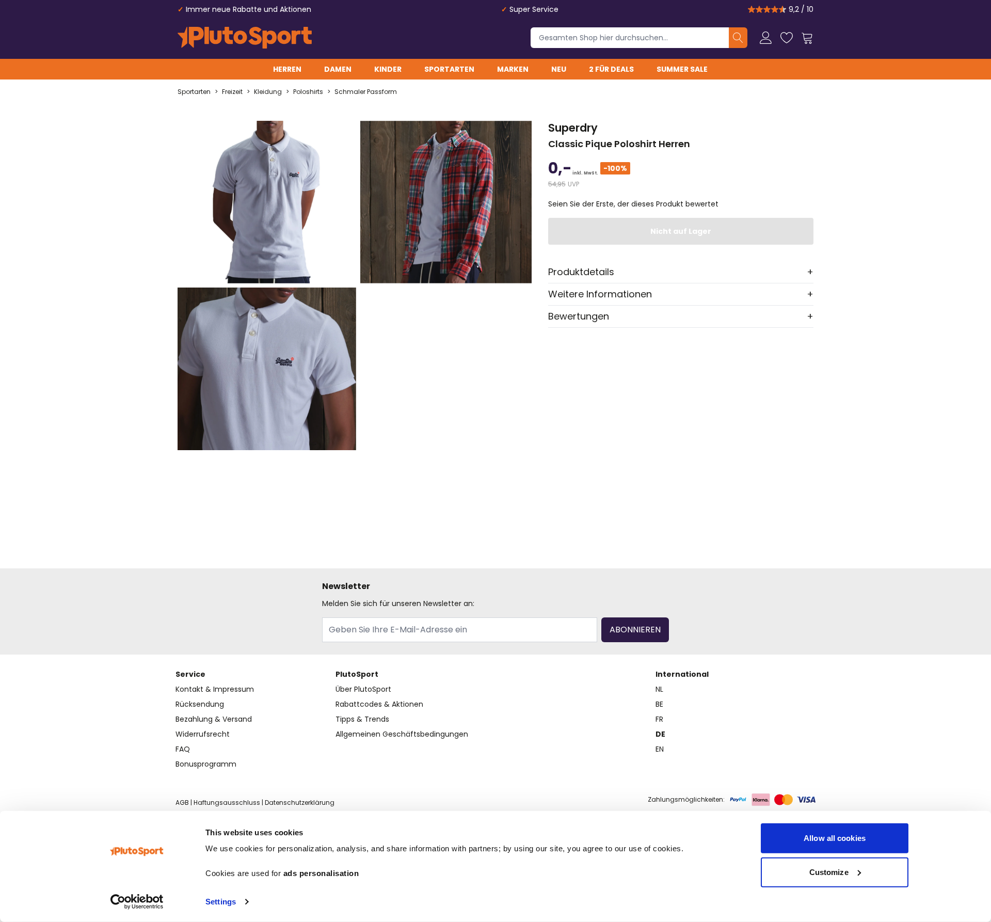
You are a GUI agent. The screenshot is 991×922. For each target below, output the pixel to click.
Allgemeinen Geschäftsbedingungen (401, 734)
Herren (287, 69)
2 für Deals (611, 69)
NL (659, 689)
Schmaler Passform (365, 92)
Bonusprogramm (205, 764)
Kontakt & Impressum (214, 689)
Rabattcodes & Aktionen (379, 704)
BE (659, 704)
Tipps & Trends (362, 719)
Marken (513, 69)
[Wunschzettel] (786, 37)
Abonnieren (635, 629)
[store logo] (245, 38)
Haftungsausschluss (227, 802)
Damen (337, 69)
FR (659, 719)
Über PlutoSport (363, 689)
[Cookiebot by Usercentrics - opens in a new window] (137, 902)
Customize (829, 871)
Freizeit (232, 92)
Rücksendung (199, 704)
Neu (558, 69)
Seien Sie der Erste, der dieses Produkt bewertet (633, 204)
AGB (182, 802)
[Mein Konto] (766, 37)
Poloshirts (308, 92)
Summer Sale (682, 69)
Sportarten (449, 69)
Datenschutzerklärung (299, 802)
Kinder (388, 69)
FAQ (182, 749)
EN (660, 749)
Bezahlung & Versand (213, 719)
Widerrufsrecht (202, 734)
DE (660, 734)
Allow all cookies (835, 838)
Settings (220, 901)
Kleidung (268, 92)
